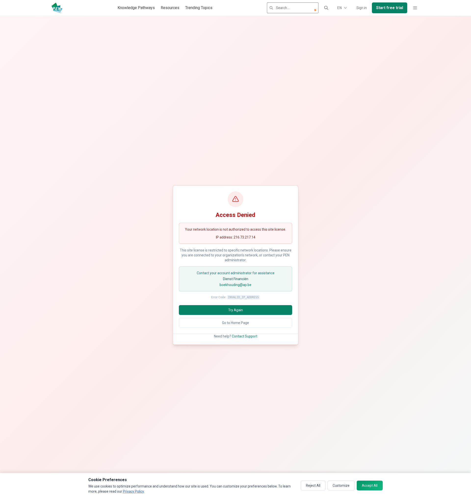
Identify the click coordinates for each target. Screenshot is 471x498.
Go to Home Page (235, 323)
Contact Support (244, 336)
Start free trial (389, 7)
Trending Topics (198, 7)
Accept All (370, 485)
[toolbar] (315, 10)
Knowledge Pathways (136, 7)
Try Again (235, 310)
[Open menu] (415, 8)
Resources (170, 7)
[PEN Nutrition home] (57, 8)
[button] (315, 10)
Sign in (361, 8)
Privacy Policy (133, 491)
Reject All (313, 485)
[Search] (326, 8)
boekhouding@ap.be (235, 285)
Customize (341, 485)
